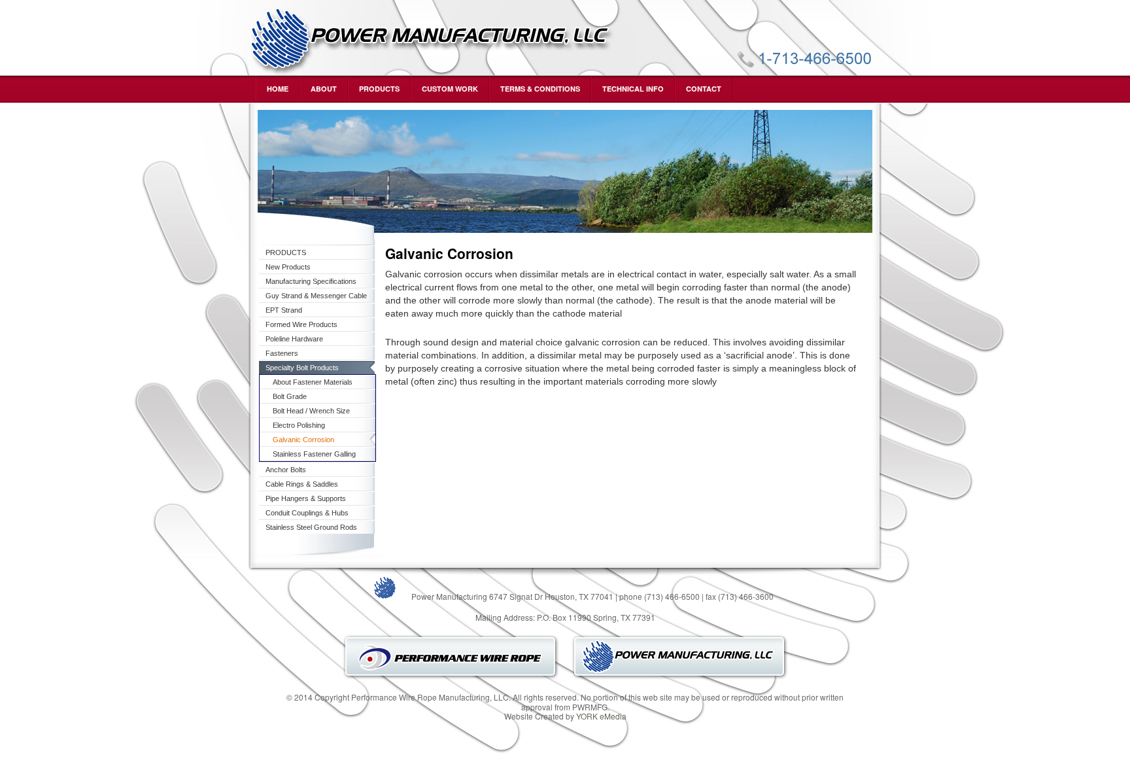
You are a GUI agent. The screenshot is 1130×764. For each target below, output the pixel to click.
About (324, 89)
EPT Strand (283, 310)
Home (277, 89)
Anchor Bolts (285, 470)
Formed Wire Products (301, 324)
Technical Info (633, 89)
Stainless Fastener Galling (314, 454)
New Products (288, 267)
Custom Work (450, 89)
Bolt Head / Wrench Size (311, 411)
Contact (703, 89)
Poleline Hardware (294, 339)
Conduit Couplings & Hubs (307, 513)
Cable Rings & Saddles (301, 484)
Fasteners (281, 353)
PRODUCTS (379, 89)
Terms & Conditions (540, 89)
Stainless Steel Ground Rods (311, 527)
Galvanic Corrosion (303, 439)
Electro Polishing (299, 425)
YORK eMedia (601, 715)
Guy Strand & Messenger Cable (316, 296)
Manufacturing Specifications (310, 281)
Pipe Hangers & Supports (305, 498)
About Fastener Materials (312, 382)
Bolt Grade (290, 396)
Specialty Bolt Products (302, 368)
